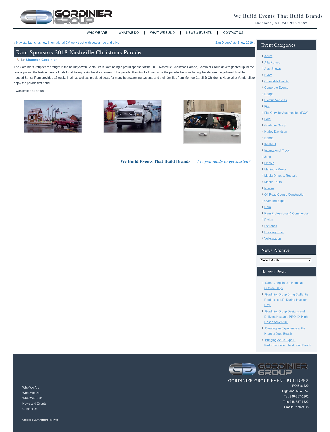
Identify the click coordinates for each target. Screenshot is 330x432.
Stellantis (270, 226)
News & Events (199, 32)
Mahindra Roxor (275, 169)
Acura (268, 56)
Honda (268, 138)
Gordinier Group (275, 125)
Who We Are (97, 32)
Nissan (269, 188)
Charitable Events (276, 81)
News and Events (34, 403)
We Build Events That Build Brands (278, 15)
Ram (267, 207)
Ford (267, 119)
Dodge (268, 94)
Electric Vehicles (275, 100)
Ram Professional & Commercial (286, 213)
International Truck (276, 150)
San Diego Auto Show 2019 (234, 42)
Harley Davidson (275, 131)
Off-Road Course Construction (284, 194)
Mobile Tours (273, 182)
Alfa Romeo (272, 62)
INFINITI (270, 144)
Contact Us (233, 32)
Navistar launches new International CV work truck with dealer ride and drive (67, 42)
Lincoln (269, 163)
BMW (268, 75)
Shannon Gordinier (41, 59)
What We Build (162, 32)
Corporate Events (276, 87)
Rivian (268, 219)
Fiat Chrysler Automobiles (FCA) (286, 112)
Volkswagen (272, 238)
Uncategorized (274, 232)
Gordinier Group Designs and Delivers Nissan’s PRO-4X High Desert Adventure (286, 317)
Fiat (266, 106)
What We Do (129, 32)
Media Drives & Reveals (280, 175)
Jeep (267, 156)
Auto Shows (272, 68)
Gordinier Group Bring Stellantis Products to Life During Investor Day (286, 300)
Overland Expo (274, 200)
